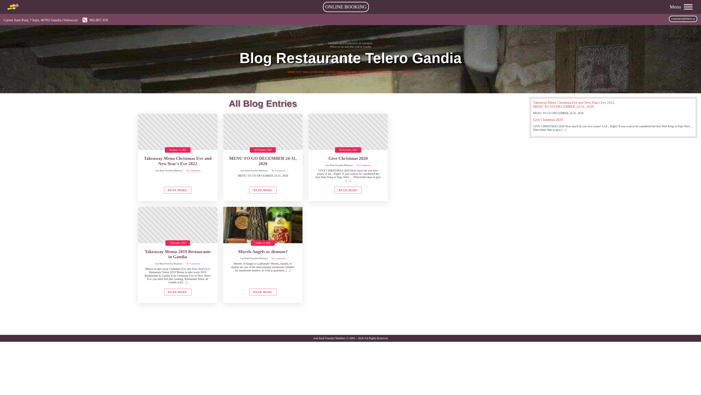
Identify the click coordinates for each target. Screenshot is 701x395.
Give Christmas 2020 (348, 158)
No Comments (193, 170)
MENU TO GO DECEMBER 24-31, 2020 (263, 161)
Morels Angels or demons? (263, 251)
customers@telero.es (683, 18)
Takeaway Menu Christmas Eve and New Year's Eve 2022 (177, 161)
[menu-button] (690, 7)
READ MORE (177, 190)
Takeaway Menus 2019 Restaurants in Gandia (178, 254)
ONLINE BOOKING (346, 7)
